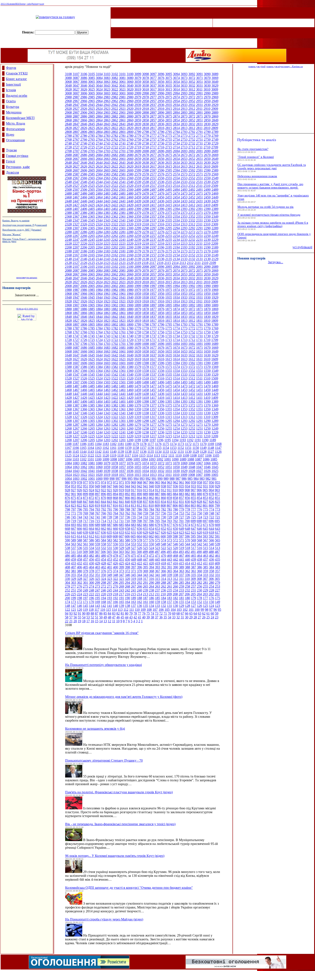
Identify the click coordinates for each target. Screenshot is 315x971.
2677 (153, 155)
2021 (122, 282)
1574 (176, 367)
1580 (130, 367)
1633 (184, 355)
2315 (168, 224)
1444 (99, 394)
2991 (199, 93)
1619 (137, 359)
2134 (176, 259)
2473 (184, 193)
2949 (215, 101)
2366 (83, 216)
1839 (137, 317)
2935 (168, 105)
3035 (168, 85)
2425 (91, 205)
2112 (190, 263)
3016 (161, 89)
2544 (99, 182)
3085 (91, 78)
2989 (215, 93)
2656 (161, 159)
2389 (215, 209)
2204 (99, 247)
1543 (107, 374)
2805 (91, 132)
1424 (99, 397)
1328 (68, 417)
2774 (176, 135)
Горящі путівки (17, 156)
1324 (99, 417)
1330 (207, 413)
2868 (68, 120)
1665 (91, 351)
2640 (130, 162)
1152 (180, 448)
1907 (76, 305)
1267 (76, 428)
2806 (83, 132)
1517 (153, 378)
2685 (91, 155)
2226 (83, 243)
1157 (143, 448)
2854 (176, 120)
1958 (145, 293)
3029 (215, 85)
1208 (68, 440)
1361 (122, 409)
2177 (153, 251)
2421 (122, 205)
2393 (184, 209)
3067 (76, 81)
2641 (122, 162)
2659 (137, 159)
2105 (91, 266)
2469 (215, 193)
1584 (99, 367)
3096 (161, 74)
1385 (91, 405)
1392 (191, 401)
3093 (184, 74)
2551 (199, 178)
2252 (191, 236)
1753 (184, 332)
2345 (91, 220)
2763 (107, 139)
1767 (76, 332)
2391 (199, 209)
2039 (137, 278)
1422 (114, 397)
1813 (184, 320)
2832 (191, 124)
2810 (207, 128)
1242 (114, 432)
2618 (145, 166)
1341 (122, 413)
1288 (68, 424)
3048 (68, 85)
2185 (91, 251)
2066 (83, 274)
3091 (199, 74)
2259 (137, 236)
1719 (137, 340)
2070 (207, 270)
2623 (107, 166)
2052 (191, 274)
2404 (99, 209)
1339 (137, 413)
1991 (199, 286)
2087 (76, 270)
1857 (153, 313)
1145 (75, 451)
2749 (215, 139)
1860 (130, 313)
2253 (184, 236)
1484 (99, 386)
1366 (83, 409)
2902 (114, 112)
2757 (153, 139)
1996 (161, 286)
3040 (130, 85)
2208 (68, 247)
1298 (145, 421)
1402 (114, 401)
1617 (153, 359)
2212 (191, 243)
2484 (99, 193)
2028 (68, 282)
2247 (76, 239)
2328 (68, 224)
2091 (199, 266)
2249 (215, 236)
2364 (99, 216)
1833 (184, 317)
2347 (76, 220)
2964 (99, 101)
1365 (91, 409)
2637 (153, 162)
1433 (184, 394)
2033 (184, 278)
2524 (99, 186)
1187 (75, 444)
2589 (215, 170)
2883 (107, 116)
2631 (199, 162)
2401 (122, 209)
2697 (153, 151)
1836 (161, 317)
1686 (83, 347)
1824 (99, 320)
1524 (99, 378)
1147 (218, 448)
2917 (153, 108)
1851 (199, 313)
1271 (199, 424)
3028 (68, 89)
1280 (130, 424)
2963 (107, 101)
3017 (153, 89)
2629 (215, 162)
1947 (76, 297)
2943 (107, 105)
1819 (137, 320)
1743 (107, 336)
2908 (68, 112)
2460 (130, 197)
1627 (76, 359)
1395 (168, 401)
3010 (207, 89)
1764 (99, 332)
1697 (153, 344)
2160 (130, 255)
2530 (207, 182)
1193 (182, 440)
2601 (122, 170)
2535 (168, 182)
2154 (176, 255)
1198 (145, 440)
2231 (199, 239)
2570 (207, 174)
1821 (122, 320)
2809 (214, 128)
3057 (153, 81)
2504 (99, 189)
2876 (161, 116)
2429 (215, 201)
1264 (99, 428)
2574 (176, 174)
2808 (68, 132)
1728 (68, 340)
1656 (161, 351)
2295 (168, 228)
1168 (218, 444)
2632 (191, 162)
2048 (68, 278)
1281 (122, 424)
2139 (137, 259)
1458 (145, 390)
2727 (76, 147)
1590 (207, 363)
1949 (215, 293)
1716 (161, 340)
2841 (122, 124)
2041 (122, 278)
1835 (168, 317)
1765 (91, 332)
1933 (184, 297)
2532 (191, 182)
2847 (76, 124)
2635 (168, 162)
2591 (199, 170)
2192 (191, 247)
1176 (158, 444)
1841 (122, 317)
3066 (83, 81)
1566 (83, 370)
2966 (83, 101)
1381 (122, 405)
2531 (199, 182)
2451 (199, 197)
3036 (161, 85)
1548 (68, 374)
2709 (214, 147)
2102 (114, 266)
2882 (114, 116)
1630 (207, 355)
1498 (145, 382)
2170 (207, 251)
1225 (91, 436)
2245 (91, 239)
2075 (168, 270)
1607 (76, 363)
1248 (68, 432)
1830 (207, 317)
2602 (114, 170)
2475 (168, 193)
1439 (137, 394)
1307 (76, 421)
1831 (199, 317)
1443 (107, 394)
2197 (153, 247)
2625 (91, 166)
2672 (191, 155)
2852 (191, 120)
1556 (161, 370)
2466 (83, 197)
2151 (199, 255)
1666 (83, 351)
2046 (83, 278)
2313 (184, 224)
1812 (191, 320)
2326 (83, 224)
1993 (184, 286)
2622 (114, 166)
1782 (114, 328)
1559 (137, 370)
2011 (199, 282)
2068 (68, 274)
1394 (176, 401)
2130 (207, 259)
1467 (76, 390)
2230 (207, 239)
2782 (114, 135)
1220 (130, 436)
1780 (130, 328)
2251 (199, 236)
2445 (91, 201)
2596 (161, 170)
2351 (199, 216)
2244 (99, 239)
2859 (137, 120)
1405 (91, 401)
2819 (137, 128)
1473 (184, 386)
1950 (207, 293)
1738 (145, 336)
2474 (176, 193)
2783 (107, 135)
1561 (122, 370)
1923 (107, 301)
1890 (207, 305)
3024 (99, 89)
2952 (191, 101)
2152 (191, 255)
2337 (153, 220)
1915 (168, 301)
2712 (191, 147)
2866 (83, 120)
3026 (83, 89)
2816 (161, 128)
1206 (83, 440)
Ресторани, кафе (18, 167)
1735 (168, 336)
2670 (207, 155)
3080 (130, 78)
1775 (168, 328)
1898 (145, 305)
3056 (161, 81)
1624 (99, 359)
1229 (215, 432)
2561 (122, 178)
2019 (137, 282)
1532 (191, 374)
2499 (137, 189)
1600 (130, 363)
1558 (145, 370)
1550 (207, 370)
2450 (207, 197)
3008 (68, 93)
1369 (215, 405)
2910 (207, 108)
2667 (76, 159)
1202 (114, 440)
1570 (207, 367)
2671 (199, 155)
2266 (83, 236)
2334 (176, 220)
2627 (76, 166)
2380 (130, 212)
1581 (122, 367)
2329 (215, 220)
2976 (161, 97)
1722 (114, 340)
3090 (207, 74)
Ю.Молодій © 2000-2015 (27, 309)
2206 (83, 247)
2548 (68, 182)
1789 (215, 324)
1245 (91, 432)
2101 (122, 266)
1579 (137, 367)
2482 (114, 193)
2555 (168, 178)
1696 (161, 344)
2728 (68, 147)
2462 (114, 197)
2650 (207, 159)
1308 (68, 421)
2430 (207, 201)
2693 (184, 151)
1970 (207, 290)
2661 (122, 159)
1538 (145, 374)
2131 (199, 259)
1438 (145, 394)
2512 (191, 186)
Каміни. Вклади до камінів (15, 220)
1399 (137, 401)
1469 (215, 386)
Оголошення (15, 140)
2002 (114, 286)
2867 (76, 120)
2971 (199, 97)
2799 (137, 132)
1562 (114, 370)
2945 (91, 105)
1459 (137, 390)
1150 (195, 448)
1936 (161, 297)
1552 (191, 370)
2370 (207, 212)
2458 (145, 197)
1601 (122, 363)
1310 (207, 417)
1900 (130, 305)
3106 (83, 74)
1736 (161, 336)
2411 (199, 205)
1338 (145, 413)
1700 (130, 344)
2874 (176, 116)
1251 (199, 428)
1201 (122, 440)
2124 (99, 263)
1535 (168, 374)
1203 (107, 440)
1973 (184, 290)
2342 (114, 220)
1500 (130, 382)
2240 (130, 239)
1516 (161, 378)
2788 (68, 135)
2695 (168, 151)
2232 (191, 239)
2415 (168, 205)
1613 (184, 359)
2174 (176, 251)
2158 (145, 255)
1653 (184, 351)
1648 (68, 355)
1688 (68, 347)
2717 (153, 147)
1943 (107, 297)
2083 (107, 270)
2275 (168, 232)
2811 (199, 128)
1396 (161, 401)
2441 (122, 201)
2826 (83, 128)
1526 (83, 378)
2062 (114, 274)
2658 (145, 159)
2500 (130, 189)
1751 (199, 332)
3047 (76, 85)
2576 (161, 174)
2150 (207, 255)
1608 (68, 363)
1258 (145, 428)
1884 (99, 309)
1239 (137, 432)
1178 (143, 444)
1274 (176, 424)
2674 (176, 155)
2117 (152, 263)
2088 (68, 270)
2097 (153, 266)
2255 (168, 236)
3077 (153, 78)
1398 (145, 401)
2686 (83, 155)
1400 (130, 401)
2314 (176, 224)
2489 (215, 189)
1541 (122, 374)
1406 (83, 401)
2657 (153, 159)
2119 (137, 263)
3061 (122, 81)
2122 (114, 263)
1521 (122, 378)
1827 (76, 320)
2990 (207, 93)
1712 (191, 340)
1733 (184, 336)
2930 (207, 105)
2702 (114, 151)
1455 (168, 390)
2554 (176, 178)
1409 (214, 397)
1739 (137, 336)
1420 (130, 397)
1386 (83, 405)
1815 (168, 320)
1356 (161, 409)
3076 (161, 78)
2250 (207, 236)
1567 (76, 370)
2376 (161, 212)
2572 (191, 174)
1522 (114, 378)
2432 (191, 201)
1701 (122, 344)
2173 (184, 251)
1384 (99, 405)
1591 (199, 363)
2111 (197, 263)
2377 (153, 212)
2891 (199, 112)
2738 (145, 143)
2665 (91, 159)
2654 (176, 159)
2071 (199, 270)
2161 (122, 255)
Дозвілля (12, 172)
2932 (191, 105)
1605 (91, 363)
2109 (212, 263)
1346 (83, 413)
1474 (176, 386)
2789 (215, 132)
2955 (168, 101)
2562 (114, 178)
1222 (114, 436)
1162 (105, 448)
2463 (107, 197)
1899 (137, 305)
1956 (161, 293)
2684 (99, 155)
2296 (161, 228)
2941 (122, 105)
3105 (91, 74)
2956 (161, 101)
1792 (191, 324)
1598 (145, 363)
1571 (199, 367)
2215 (168, 243)
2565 (91, 178)
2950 (207, 101)
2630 (207, 162)
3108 (68, 74)
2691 (199, 151)
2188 (68, 251)
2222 (114, 243)
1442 (114, 394)
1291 (199, 421)
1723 (107, 340)
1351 (199, 409)
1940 (130, 297)
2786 (83, 135)
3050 (207, 81)
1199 (137, 440)
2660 (130, 159)
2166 (83, 255)
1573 (184, 367)
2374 (176, 212)
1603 (107, 363)
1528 (68, 378)
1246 (83, 432)
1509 (214, 378)
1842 (114, 317)
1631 (199, 355)
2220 (130, 243)
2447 (76, 201)
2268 (68, 236)
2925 (91, 108)
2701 (122, 151)
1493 (184, 382)
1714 (176, 340)
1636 (161, 355)
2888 (68, 116)
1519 (137, 378)
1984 (99, 290)
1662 (114, 351)
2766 (83, 139)
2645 (91, 162)
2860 (130, 120)
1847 (76, 317)
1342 (114, 413)
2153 (184, 255)
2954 (176, 101)
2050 (207, 274)
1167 (68, 448)
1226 (83, 436)
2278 (145, 232)
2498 (145, 189)
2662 (114, 159)
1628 (68, 359)
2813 (184, 128)
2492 (191, 189)
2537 (153, 182)
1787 (76, 328)
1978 (145, 290)
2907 (76, 112)
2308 (68, 228)
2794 (176, 132)
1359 (137, 409)
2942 (114, 105)
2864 (99, 120)
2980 (130, 97)
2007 (76, 286)
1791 (199, 324)
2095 (168, 266)
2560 (130, 178)
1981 (122, 290)
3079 (137, 78)
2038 (145, 278)
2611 (199, 166)
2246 (83, 239)
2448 (68, 201)
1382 (114, 405)
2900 (130, 112)
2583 (107, 174)
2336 (161, 220)
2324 (99, 224)
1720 (130, 340)
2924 (99, 108)
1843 (107, 317)
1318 (145, 417)
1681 (122, 347)
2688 (68, 155)
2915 (168, 108)
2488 (68, 193)
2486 (83, 193)
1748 (68, 336)
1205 (91, 440)
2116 (160, 263)
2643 (107, 162)
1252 (191, 428)
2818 (145, 128)
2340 (130, 220)
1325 (91, 417)
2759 (137, 139)
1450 (207, 390)
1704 (99, 344)
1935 (168, 297)
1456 (161, 390)
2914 (176, 108)
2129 (215, 259)
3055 (168, 81)
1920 (130, 301)
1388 (68, 405)
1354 (176, 409)
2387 (76, 212)
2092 (191, 266)
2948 (68, 105)
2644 (99, 162)
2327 (76, 224)
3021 (122, 89)
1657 (153, 351)
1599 (137, 363)
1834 (176, 317)
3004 (99, 93)
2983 (107, 97)
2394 (176, 209)
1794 (176, 324)
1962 (114, 293)
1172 (188, 444)
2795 (168, 132)
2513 (184, 186)
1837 (153, 317)
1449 (215, 390)
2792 (191, 132)
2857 (153, 120)
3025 (91, 89)
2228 (68, 243)
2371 (199, 212)
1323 (107, 417)
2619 (137, 166)
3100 (130, 74)
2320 (130, 224)
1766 (83, 332)
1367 (76, 409)
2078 (145, 270)
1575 (168, 367)
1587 (76, 367)
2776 (161, 135)
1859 (137, 313)
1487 (76, 386)
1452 (191, 390)
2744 (99, 143)
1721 (122, 340)
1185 (90, 444)
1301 (122, 421)
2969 (215, 97)
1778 (145, 328)
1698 (145, 344)
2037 (153, 278)
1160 (120, 448)
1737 (153, 336)
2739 (137, 143)
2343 (107, 220)
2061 (122, 274)
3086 (83, 78)
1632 (191, 355)
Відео (10, 134)
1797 (153, 324)
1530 (207, 374)
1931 (199, 297)
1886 (83, 309)
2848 (68, 124)
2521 (122, 186)
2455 (168, 197)
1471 (199, 386)
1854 (176, 313)
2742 (114, 143)
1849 (215, 313)
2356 (161, 216)
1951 (199, 293)
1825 (91, 320)
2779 (137, 135)
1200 (130, 440)
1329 (215, 413)
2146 (83, 259)
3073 (184, 78)
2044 (99, 278)
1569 (215, 367)
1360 (130, 409)
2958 (145, 101)
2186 (83, 251)
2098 (145, 266)
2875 (168, 116)
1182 (113, 444)
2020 (130, 282)
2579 (137, 174)
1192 (190, 440)
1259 (137, 428)
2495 (168, 189)
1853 (184, 313)
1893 (184, 305)
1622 (114, 359)
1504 (99, 382)
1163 (98, 448)
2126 (83, 263)
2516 (161, 186)
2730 (207, 143)
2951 (199, 101)
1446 (83, 394)
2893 (184, 112)
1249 (215, 428)
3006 (83, 93)
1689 (215, 344)
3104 (99, 74)
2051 (199, 274)
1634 (176, 355)
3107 (76, 74)
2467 (76, 197)
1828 (68, 320)
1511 (199, 378)
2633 (184, 162)
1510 (207, 378)
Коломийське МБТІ (20, 118)
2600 (130, 170)
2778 (145, 135)
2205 (91, 247)
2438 (145, 201)
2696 (161, 151)
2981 (122, 97)
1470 (207, 386)
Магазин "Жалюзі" (11, 234)
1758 (145, 332)
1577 (153, 367)
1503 (107, 382)
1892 (191, 305)
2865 (91, 120)
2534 (176, 182)
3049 (215, 81)
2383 (107, 212)
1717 (153, 340)
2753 (184, 139)
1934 (176, 297)
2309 (214, 224)
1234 (176, 432)
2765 (91, 139)
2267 (76, 236)
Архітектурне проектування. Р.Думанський (24, 225)
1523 (107, 378)
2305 (91, 228)
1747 (76, 336)
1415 (168, 397)
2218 (145, 243)
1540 (130, 374)
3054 (176, 81)
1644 (99, 355)
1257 (153, 428)
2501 (122, 189)
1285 (91, 424)
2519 (137, 186)
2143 (107, 259)
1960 (130, 293)
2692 (191, 151)
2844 (99, 124)
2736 (161, 143)
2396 (161, 209)
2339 (137, 220)
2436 (161, 201)
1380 (130, 405)
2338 (145, 220)
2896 (161, 112)
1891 (199, 305)
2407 (76, 209)
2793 (184, 132)
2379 (137, 212)
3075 (168, 78)
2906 (83, 112)
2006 (83, 286)
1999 (137, 286)
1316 (161, 417)
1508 (68, 382)
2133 (184, 259)
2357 (153, 216)
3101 (122, 74)
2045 (91, 278)
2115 (167, 263)
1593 (184, 363)
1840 (130, 317)
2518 (145, 186)
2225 (91, 243)
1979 (137, 290)
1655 (168, 351)
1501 (122, 382)
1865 (91, 313)
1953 (184, 293)
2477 (153, 193)
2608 (68, 170)
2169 (215, 251)
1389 (215, 401)
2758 (145, 139)
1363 (107, 409)
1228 (68, 436)
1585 (91, 367)
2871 (199, 116)
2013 (184, 282)
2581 (122, 174)
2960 (130, 101)
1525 (91, 378)
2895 (168, 112)
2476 (161, 193)
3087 (76, 78)
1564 (99, 370)
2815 (168, 128)
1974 (176, 290)
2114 (175, 263)
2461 (122, 197)
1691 (199, 344)
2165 (91, 255)
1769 (215, 328)
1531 (199, 374)
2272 (191, 232)
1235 (168, 432)
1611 (199, 359)
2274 (176, 232)
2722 (114, 147)
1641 (122, 355)
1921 (122, 301)
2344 (99, 220)
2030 (207, 278)
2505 (91, 189)
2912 (191, 108)
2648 (68, 162)
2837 (153, 124)
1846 (83, 317)
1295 (168, 421)
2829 (215, 124)
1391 (199, 401)
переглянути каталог (26, 277)
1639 (137, 355)
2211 (199, 243)
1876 (161, 309)
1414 (176, 397)
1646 (83, 355)
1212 (191, 436)
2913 (184, 108)
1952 (191, 293)
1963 (107, 293)
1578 (145, 367)
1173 (180, 444)
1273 (184, 424)
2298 (145, 228)
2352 (191, 216)
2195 (168, 247)
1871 (199, 309)
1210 (207, 436)
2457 (153, 197)
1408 (68, 401)
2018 (145, 282)
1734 (176, 336)
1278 (145, 424)
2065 (91, 274)
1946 (83, 297)
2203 (107, 247)
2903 (107, 112)
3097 (153, 74)
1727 (76, 340)
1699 (137, 344)
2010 (207, 282)
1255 (168, 428)
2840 (130, 124)
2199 (137, 247)
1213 (184, 436)
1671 (199, 347)
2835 (168, 124)
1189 (212, 440)
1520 (130, 378)
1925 (91, 301)
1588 (68, 367)
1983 (107, 290)
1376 (161, 405)
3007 (76, 93)
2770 (207, 135)
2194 (176, 247)
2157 (153, 255)
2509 (214, 186)
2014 (176, 282)
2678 (145, 155)
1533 (184, 374)
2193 (184, 247)
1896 (161, 305)
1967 (76, 293)
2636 (161, 162)
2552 (191, 178)
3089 (215, 74)
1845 (91, 317)
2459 (137, 197)
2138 (145, 259)
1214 (176, 436)
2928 (68, 108)
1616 (161, 359)
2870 (207, 116)
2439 (137, 201)
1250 (207, 428)
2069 (215, 270)
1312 (191, 417)
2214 (176, 243)
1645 (91, 355)
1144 (83, 451)
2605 (91, 170)
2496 (161, 189)
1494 (176, 382)
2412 (191, 205)
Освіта (11, 101)
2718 (145, 147)
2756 (161, 139)
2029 (215, 278)
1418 (145, 397)
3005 (91, 93)
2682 (114, 155)
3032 (191, 85)
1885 (91, 309)
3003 (107, 93)
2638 (145, 162)
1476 (161, 386)
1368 (68, 409)
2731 (199, 143)
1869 (215, 309)
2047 (76, 278)
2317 (153, 224)
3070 (207, 78)
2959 (137, 101)
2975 (168, 97)
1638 (145, 355)
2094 (176, 266)
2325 (91, 224)
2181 (122, 251)
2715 (168, 147)
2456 (161, 197)
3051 (199, 81)
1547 (76, 374)
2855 (168, 120)
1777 (153, 328)
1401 (122, 401)
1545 (91, 374)
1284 (99, 424)
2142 (114, 259)
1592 (191, 363)
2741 (122, 143)
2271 (199, 232)
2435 (168, 201)
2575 (168, 174)
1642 (114, 355)
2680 (130, 155)
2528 (68, 186)
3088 (68, 78)
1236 (161, 432)
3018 (145, 89)
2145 (91, 259)
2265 (91, 236)
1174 (173, 444)
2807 (76, 132)
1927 (76, 301)
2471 (199, 193)
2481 (122, 193)
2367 (76, 216)
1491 (199, 382)
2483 (107, 193)
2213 (184, 243)
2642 (114, 162)
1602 (114, 363)
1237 (153, 432)
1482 (114, 386)
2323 (107, 224)
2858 (145, 120)
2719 (137, 147)
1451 (199, 390)
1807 (76, 324)
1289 (215, 421)
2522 (114, 186)
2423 (107, 205)
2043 (107, 278)
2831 (199, 124)
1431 (199, 394)
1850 (207, 313)
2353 (184, 216)
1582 (114, 367)
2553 (184, 178)
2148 (68, 259)
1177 (150, 444)
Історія (11, 90)
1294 (176, 421)
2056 (161, 274)
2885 (91, 116)
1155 (158, 448)
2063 (107, 274)
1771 (199, 328)
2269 (215, 232)
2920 (130, 108)
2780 (130, 135)
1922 (114, 301)
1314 (176, 417)
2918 (145, 108)
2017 (153, 282)
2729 (215, 143)
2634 (176, 162)
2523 (107, 186)
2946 (83, 105)
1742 (114, 336)
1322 (114, 417)
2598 (145, 170)
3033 (184, 85)
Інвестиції (13, 84)
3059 (137, 81)
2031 (199, 278)
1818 (145, 320)
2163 (107, 255)
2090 (207, 266)
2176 (161, 251)
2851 (199, 120)
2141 (122, 259)
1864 (99, 313)
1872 (191, 309)
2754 (176, 139)
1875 (168, 309)
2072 (191, 270)
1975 (168, 290)
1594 (176, 363)
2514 (176, 186)
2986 (83, 97)
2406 (83, 209)
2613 (184, 166)
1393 (184, 401)
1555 (168, 370)
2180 (130, 251)
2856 (161, 120)
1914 (176, 301)
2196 (161, 247)
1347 (76, 413)
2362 (114, 216)
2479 (137, 193)
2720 (130, 147)
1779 (137, 328)
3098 (145, 74)
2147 (76, 259)
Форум (11, 68)
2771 (199, 135)
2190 (207, 247)
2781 (122, 135)
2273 (184, 232)
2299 (137, 228)
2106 (83, 266)
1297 (153, 421)
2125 (91, 263)
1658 (145, 351)
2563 (107, 178)
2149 (215, 255)
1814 (176, 320)
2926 (83, 108)
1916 (161, 301)
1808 (68, 324)
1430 (207, 394)
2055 (168, 274)
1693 (184, 344)
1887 (76, 309)
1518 (145, 378)
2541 (122, 182)
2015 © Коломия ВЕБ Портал (13, 4)
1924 (99, 301)
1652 (191, 351)
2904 (99, 112)
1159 (128, 448)
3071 (199, 78)
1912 (191, 301)
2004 (99, 286)
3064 (99, 81)
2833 (184, 124)
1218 (145, 436)
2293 (184, 228)
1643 (107, 355)
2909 (214, 108)
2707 (76, 151)
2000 (130, 286)
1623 (107, 359)
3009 (214, 89)
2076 (161, 270)
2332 (191, 220)
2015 (168, 282)
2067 (76, 274)
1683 (107, 347)
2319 (137, 224)
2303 (107, 228)
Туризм (11, 150)
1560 (130, 370)
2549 (215, 178)
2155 (168, 255)
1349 (215, 409)
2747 (76, 143)
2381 (122, 212)
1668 (68, 351)
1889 (215, 305)
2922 (114, 108)
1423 (107, 397)
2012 (191, 282)
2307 (76, 228)
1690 (207, 344)
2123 (107, 263)
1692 (191, 344)
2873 (184, 116)
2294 (176, 228)
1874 (176, 309)
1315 (168, 417)
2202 (114, 247)
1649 (215, 351)
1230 (207, 432)
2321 (122, 224)
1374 (176, 405)
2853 (184, 120)
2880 (130, 116)
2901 (122, 112)
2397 (153, 209)
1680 (130, 347)
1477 (153, 386)
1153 (173, 448)
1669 (215, 347)
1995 (168, 286)
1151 (188, 448)
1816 (161, 320)
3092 (191, 74)
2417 (153, 205)
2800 (130, 132)
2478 (145, 193)
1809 (214, 320)
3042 (114, 85)
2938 (145, 105)
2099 (137, 266)
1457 (153, 390)
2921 (122, 108)
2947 (76, 105)
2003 (107, 286)
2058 (145, 274)
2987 (76, 97)
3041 (122, 85)
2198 (145, 247)
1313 (184, 417)
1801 (122, 324)
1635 (168, 355)
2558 (145, 178)
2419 (137, 205)
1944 (99, 297)
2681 (122, 155)
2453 (184, 197)
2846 (83, 124)
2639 (137, 162)
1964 (99, 293)
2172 (191, 251)
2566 (83, 178)
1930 (207, 297)
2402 (114, 209)
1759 (137, 332)
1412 (191, 397)
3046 (83, 85)
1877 (153, 309)
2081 (122, 270)
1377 (153, 405)
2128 (68, 263)
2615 (168, 166)
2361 (122, 216)
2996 (161, 93)
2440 (130, 201)
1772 (191, 328)
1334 (176, 413)
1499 (137, 382)
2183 (107, 251)
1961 (122, 293)
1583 (107, 367)
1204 (99, 440)
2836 (161, 124)
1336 (161, 413)
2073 (184, 270)
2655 (168, 159)
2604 (99, 170)
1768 (68, 332)
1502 (114, 382)
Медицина (13, 112)
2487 (76, 193)
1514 (176, 378)
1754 (176, 332)
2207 (76, 247)
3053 (184, 81)
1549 (215, 370)
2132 (191, 259)
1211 (199, 436)
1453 (184, 390)
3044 (99, 85)
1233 (184, 432)
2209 (214, 243)
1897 (153, 305)
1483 (107, 386)
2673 (184, 155)
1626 (83, 359)
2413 (184, 205)
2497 (153, 189)
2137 (153, 259)
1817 (153, 320)
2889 (215, 112)
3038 (145, 85)
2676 (161, 155)
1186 (83, 444)
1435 (168, 394)
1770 (207, 328)
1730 (207, 336)
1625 (91, 359)
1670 (207, 347)
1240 (130, 432)
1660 (130, 351)
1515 (168, 378)
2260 (130, 236)
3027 (76, 89)
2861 (122, 120)
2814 (176, 128)
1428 (68, 397)
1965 (91, 293)
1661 (122, 351)
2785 (91, 135)
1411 (199, 397)
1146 (68, 451)
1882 (114, 309)
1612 (191, 359)
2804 (99, 132)
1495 (168, 382)
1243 (107, 432)
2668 (68, 159)
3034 (176, 85)
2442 (114, 201)
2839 (137, 124)
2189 (215, 247)
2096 (161, 266)
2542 (114, 182)
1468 (68, 390)
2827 (76, 128)
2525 (91, 186)
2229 (215, 239)
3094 (176, 74)
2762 (114, 139)
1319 (137, 417)
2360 (130, 216)
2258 (145, 236)
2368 (68, 216)
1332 (191, 413)
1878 (145, 309)
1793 (184, 324)
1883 (107, 309)
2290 (207, 228)
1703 (107, 344)
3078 (145, 78)
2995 (168, 93)
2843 (107, 124)
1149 (203, 448)
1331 (199, 413)
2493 (184, 189)
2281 (122, 232)
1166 (75, 448)
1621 (122, 359)
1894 (176, 305)
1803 (107, 324)
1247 (76, 432)
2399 (137, 209)
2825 (91, 128)
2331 (199, 220)
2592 (191, 170)
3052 (191, 81)
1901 (122, 305)
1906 (83, 305)
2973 (184, 97)
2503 (107, 189)
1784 (99, 328)
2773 (184, 135)
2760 (130, 139)
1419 (137, 397)
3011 (199, 89)
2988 (68, 97)
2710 (207, 147)
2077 (153, 270)
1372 (191, 405)
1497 (153, 382)
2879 (137, 116)
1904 (99, 305)
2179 (137, 251)
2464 (99, 197)
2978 (145, 97)
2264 (99, 236)
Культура (12, 107)
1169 (210, 444)
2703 (107, 151)
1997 (153, 286)
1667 (76, 351)
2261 (122, 236)
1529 (215, 374)
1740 (130, 336)
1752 (191, 332)
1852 (191, 313)
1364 (99, 409)
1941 (122, 297)
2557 (153, 178)
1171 (195, 444)
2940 (130, 105)
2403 (107, 209)
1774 (176, 328)
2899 (137, 112)
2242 (114, 239)
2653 (184, 159)
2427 (76, 205)
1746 (83, 336)
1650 (207, 351)
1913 (184, 301)
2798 (145, 132)
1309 (214, 417)
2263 (107, 236)
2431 (199, 201)
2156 (161, 255)
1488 (68, 386)
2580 (130, 174)
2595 (168, 170)
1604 (99, 363)
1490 (207, 382)
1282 (114, 424)
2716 (161, 147)
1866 (83, 313)
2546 (83, 182)
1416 (161, 397)
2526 (83, 186)
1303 (107, 421)
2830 (207, 124)
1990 (207, 286)
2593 (184, 170)
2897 (153, 112)
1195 (167, 440)
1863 (107, 313)
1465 (91, 390)
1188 (68, 444)
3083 (107, 78)
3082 (114, 78)
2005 (91, 286)
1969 (215, 290)
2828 (68, 128)
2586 (83, 174)
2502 (114, 189)
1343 (107, 413)
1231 (199, 432)
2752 (191, 139)
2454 (176, 197)
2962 (114, 101)
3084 (99, 78)
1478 (145, 386)
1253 (184, 428)
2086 (83, 270)
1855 (168, 313)
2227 (76, 243)
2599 (137, 170)
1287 (76, 424)
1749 (215, 332)
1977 (153, 290)
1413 (184, 397)
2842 (114, 124)
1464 (99, 390)
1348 (68, 413)
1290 (207, 421)
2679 (137, 155)
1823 (107, 320)
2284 (99, 232)
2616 (161, 166)
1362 (114, 409)
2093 (184, 266)
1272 (191, 424)
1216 (161, 436)
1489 (215, 382)
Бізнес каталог (16, 79)
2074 (176, 270)
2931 (199, 105)
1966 (83, 293)
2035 (168, 278)
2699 (137, 151)
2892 (191, 112)
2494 (176, 189)
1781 (122, 328)
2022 (114, 282)
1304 (99, 421)
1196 (160, 440)
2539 (137, 182)
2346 (83, 220)
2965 (91, 101)
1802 (114, 324)
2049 (215, 274)
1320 (130, 417)
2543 (107, 182)
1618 (145, 359)
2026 (83, 282)
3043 (107, 85)
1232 (191, 432)
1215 (168, 436)
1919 (137, 301)
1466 (83, 390)
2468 (68, 197)
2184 (99, 251)
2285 (91, 232)
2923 (107, 108)
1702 (114, 344)
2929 (215, 105)
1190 (205, 440)
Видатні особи (16, 95)
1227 (76, 436)
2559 (137, 178)
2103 (107, 266)
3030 (207, 85)
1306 (83, 421)
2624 (99, 166)
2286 (83, 232)
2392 (191, 209)
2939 (137, 105)
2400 (130, 209)
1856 (161, 313)
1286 (83, 424)
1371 (199, 405)
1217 (153, 436)
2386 (83, 212)
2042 (114, 278)
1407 (76, 401)
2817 (153, 128)
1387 (76, 405)
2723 (107, 147)
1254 (176, 428)
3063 (107, 81)
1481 (122, 386)
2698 (145, 151)
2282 (114, 232)
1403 (107, 401)
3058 (145, 81)
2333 (184, 220)
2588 (68, 174)
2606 (83, 170)
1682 (114, 347)
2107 (76, 266)
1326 (83, 417)
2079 (137, 270)
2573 (184, 174)
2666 (83, 159)
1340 (130, 413)
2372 (191, 212)
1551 (199, 370)
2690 (207, 151)
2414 (176, 205)
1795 (168, 324)
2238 (145, 239)
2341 (122, 220)
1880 (130, 309)
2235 (168, 239)
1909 (214, 301)
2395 (168, 209)
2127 (76, 263)
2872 (191, 116)
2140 (130, 259)
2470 (207, 193)
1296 (161, 421)
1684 (99, 347)
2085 (91, 270)
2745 (91, 143)
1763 (107, 332)
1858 (145, 313)
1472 (191, 386)
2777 (153, 135)
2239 (137, 239)
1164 (90, 448)
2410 (207, 205)
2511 (199, 186)
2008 (68, 286)
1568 (68, 370)
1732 (191, 336)
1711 (199, 340)
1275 (168, 424)
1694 (176, 344)
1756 (161, 332)
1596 (161, 363)
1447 (76, 394)
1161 (113, 448)
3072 (191, 78)
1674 (176, 347)
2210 (207, 243)
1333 (184, 413)
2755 (168, 139)
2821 (122, 128)
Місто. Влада (15, 123)
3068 (68, 81)
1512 (191, 378)
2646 (83, 162)
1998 (145, 286)
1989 (215, 286)
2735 (168, 143)
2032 (191, 278)
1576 (161, 367)
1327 (76, 417)
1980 (130, 290)
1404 (99, 401)
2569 (215, 174)
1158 (135, 448)
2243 (107, 239)
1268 (68, 428)
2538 (145, 182)
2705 (91, 151)
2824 (99, 128)
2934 (176, 105)
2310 (207, 224)
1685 (91, 347)
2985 (91, 97)
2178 (145, 251)
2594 (176, 170)
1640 (130, 355)
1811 (199, 320)
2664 (99, 159)
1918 (145, 301)
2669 (215, 155)
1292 (191, 421)
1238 (145, 432)
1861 (122, 313)
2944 (99, 105)
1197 (152, 440)
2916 (161, 108)
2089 (215, 266)
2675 (168, 155)
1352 (191, 409)
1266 (83, 428)
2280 (130, 232)
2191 (199, 247)
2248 (68, 239)
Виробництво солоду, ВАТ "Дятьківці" (22, 230)
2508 (68, 189)
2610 (207, 166)
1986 (83, 290)
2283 (107, 232)
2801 (122, 132)
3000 (130, 93)
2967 (76, 101)
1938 (145, 297)
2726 (83, 147)
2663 (107, 159)
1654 (176, 351)
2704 (99, 151)
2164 (99, 255)
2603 (107, 170)
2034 (176, 278)
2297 (153, 228)
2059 (137, 274)
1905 (91, 305)
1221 (122, 436)
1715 (168, 340)
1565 (91, 370)
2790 (207, 132)
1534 (176, 374)
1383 (107, 405)
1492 (191, 382)
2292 (191, 228)
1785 (91, 328)
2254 (176, 236)
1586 (83, 367)
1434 (176, 394)
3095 (168, 74)
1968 (68, 293)
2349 (215, 216)
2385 (91, 212)
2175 (168, 251)
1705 (91, 344)
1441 (122, 394)
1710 (207, 340)
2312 (191, 224)
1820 (130, 320)
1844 (99, 317)
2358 (145, 216)
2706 (83, 151)
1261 (122, 428)
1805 (91, 324)
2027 (76, 282)
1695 (168, 344)
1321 (122, 417)
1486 (83, 386)
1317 (153, 417)
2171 (199, 251)
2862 (114, 120)
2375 (168, 212)
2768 (68, 139)
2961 (122, 101)
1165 (83, 448)
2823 (107, 128)
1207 (76, 440)
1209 (214, 436)
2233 (184, 239)
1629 (215, 355)
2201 (122, 247)
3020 (130, 89)
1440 (130, 394)
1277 (153, 424)
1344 (99, 413)
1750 (207, 332)
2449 (215, 197)
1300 (130, 421)
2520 (130, 186)
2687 (76, 155)
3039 (137, 85)
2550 (207, 178)
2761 (122, 139)
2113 (182, 263)
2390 (207, 209)
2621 (122, 166)
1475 (168, 386)
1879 (137, 309)
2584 (99, 174)
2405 (91, 209)
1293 (184, 421)
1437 (153, 394)
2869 (215, 116)
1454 (176, 390)
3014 (176, 89)
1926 (83, 301)
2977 (153, 97)
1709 (214, 340)
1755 (168, 332)
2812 (191, 128)
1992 (191, 286)
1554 (176, 370)
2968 (68, 101)
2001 (122, 286)
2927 (76, 108)
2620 (130, 166)
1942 (114, 297)
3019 (137, 89)
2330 (207, 220)
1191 (197, 440)
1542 (114, 374)
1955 (168, 293)
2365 (91, 216)
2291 (199, 228)
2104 (99, 266)
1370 (207, 405)
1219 (137, 436)
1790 (207, 324)
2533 (184, 182)
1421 (122, 397)
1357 (153, 409)
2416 (161, 205)
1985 (91, 290)
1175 (165, 444)
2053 (184, 274)
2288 (68, 232)
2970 (207, 97)
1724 (99, 340)
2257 (153, 236)
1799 (137, 324)
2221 (122, 243)
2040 (130, 278)
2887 (76, 116)
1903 (107, 305)
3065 (91, 81)
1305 (91, 421)
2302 (114, 228)
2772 (191, 135)
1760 (130, 332)
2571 (199, 174)
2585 (91, 174)
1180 (128, 444)
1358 (145, 409)
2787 (76, 135)
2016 (161, 282)
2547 (76, 182)
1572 (191, 367)
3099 (137, 74)
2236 (161, 239)
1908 (68, 305)
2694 (176, 151)
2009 (214, 282)
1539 (137, 374)
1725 (91, 340)
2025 (91, 282)
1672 (191, 347)
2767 (76, 139)
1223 (107, 436)
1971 (199, 290)
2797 (153, 132)
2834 (176, 124)
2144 (99, 259)
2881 (122, 116)
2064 (99, 274)
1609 (214, 359)
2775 (168, 135)
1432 (191, 394)
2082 (114, 270)
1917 (153, 301)
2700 (130, 151)
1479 (137, 386)
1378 (145, 405)
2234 (176, 239)
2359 (137, 216)
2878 (145, 116)
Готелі (10, 161)
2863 (107, 120)
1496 (161, 382)
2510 (207, 186)
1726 (83, 340)
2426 (83, 205)
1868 (68, 313)
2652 (191, 159)
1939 (137, 297)
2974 (176, 97)
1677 (153, 347)
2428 (68, 205)
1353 (184, 409)
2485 (91, 193)
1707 (76, 344)
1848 (68, 317)
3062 (114, 81)
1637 (153, 355)
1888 (68, 309)
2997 (153, 93)
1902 (114, 305)
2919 (137, 108)
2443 (107, 201)
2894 (176, 112)
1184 (98, 444)
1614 (176, 359)
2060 (130, 274)
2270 (207, 232)
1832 (191, 317)
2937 (153, 105)
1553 (184, 370)
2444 (99, 201)
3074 (176, 78)
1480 (130, 386)
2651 (199, 159)
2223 (107, 243)
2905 (91, 112)
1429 (215, 394)
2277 (153, 232)
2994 (176, 93)
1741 (122, 336)
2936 (161, 105)
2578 (145, 174)
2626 (83, 166)
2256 (161, 236)
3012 (191, 89)
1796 (161, 324)
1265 (91, 428)
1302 (114, 421)
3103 (107, 74)
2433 (184, 201)
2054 (176, 274)
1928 (68, 301)
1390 (207, 401)
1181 (120, 444)
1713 (184, 340)
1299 (137, 421)
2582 (114, 174)
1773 (184, 328)
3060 (130, 81)
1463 (107, 390)
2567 (76, 178)
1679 (137, 347)
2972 (191, 97)
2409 (214, 205)
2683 (107, 155)
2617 (153, 166)
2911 (199, 108)
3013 (184, 89)
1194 (175, 440)
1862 (114, 313)
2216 (161, 243)
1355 (168, 409)
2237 (153, 239)
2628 (68, 166)
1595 (168, 363)
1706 (83, 344)
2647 (76, 162)
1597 (153, 363)
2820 (130, 128)
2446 (83, 201)
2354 (176, 216)
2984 (99, 97)
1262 (114, 428)
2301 (122, 228)
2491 (199, 189)
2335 (168, 220)
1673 (184, 347)
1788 (68, 328)
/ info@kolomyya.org (35, 4)
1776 (161, 328)
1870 (207, 309)
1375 (168, 405)
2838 (145, 124)
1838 (145, 317)
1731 (199, 336)
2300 (130, 228)
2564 (99, 178)
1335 (168, 413)
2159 (137, 255)
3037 (153, 85)
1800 (130, 324)
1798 (145, 324)
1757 (153, 332)
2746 (83, 143)
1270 (207, 424)
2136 (161, 259)
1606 (83, 363)
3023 (107, 89)
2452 (191, 197)
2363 (107, 216)
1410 (207, 397)
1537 (153, 374)
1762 (114, 332)
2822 (114, 128)
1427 (76, 397)
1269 (215, 424)
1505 (91, 382)
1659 (137, 351)
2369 (215, 212)
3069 (215, 78)
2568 (68, 178)
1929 (215, 297)
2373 (184, 212)
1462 (114, 390)
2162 (114, 255)
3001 (122, 93)
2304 (99, 228)
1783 (107, 328)
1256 (161, 428)
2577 (153, 174)
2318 (145, 224)
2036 (161, 278)
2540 (130, 182)
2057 (153, 274)
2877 (153, 116)
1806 (83, 324)
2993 (184, 93)
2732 (191, 143)
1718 (145, 340)
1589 (215, 363)
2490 (207, 189)
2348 (68, 220)
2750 (207, 139)
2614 (176, 166)
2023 (107, 282)
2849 (215, 120)
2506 (83, 189)
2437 (153, 201)
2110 (205, 263)
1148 (210, 448)
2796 (161, 132)
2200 (130, 247)
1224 (99, 436)
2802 (114, 132)
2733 (184, 143)
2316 (161, 224)
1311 (199, 417)
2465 (91, 197)
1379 (137, 405)
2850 (207, 120)
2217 (153, 243)
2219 (137, 243)
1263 (107, 428)
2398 (145, 209)
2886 (83, 116)
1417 (153, 397)
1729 (215, 336)
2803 (107, 132)
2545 (91, 182)
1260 (130, 428)
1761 (122, 332)
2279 (137, 232)
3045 (91, 85)
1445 (91, 394)
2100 (130, 266)
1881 (122, 309)
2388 (68, 212)
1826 (83, 320)
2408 (68, 209)
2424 (99, 205)
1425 (91, 397)
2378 (145, 212)
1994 (176, 286)
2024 (99, 282)
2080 (130, 270)
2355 (168, 216)
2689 (215, 151)
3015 (168, 89)
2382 (114, 212)
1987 (76, 290)
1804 (99, 324)
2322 (114, 224)
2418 (145, 205)
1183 (105, 444)
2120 (130, 263)
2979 (137, 97)
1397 (153, 401)
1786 (83, 328)
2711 (199, 147)
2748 (68, 143)
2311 (199, 224)
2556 (161, 178)
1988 (68, 290)
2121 (122, 263)
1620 (130, 359)
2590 (207, 170)
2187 (76, 251)
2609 (214, 166)
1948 (68, 297)
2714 (176, 147)
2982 (114, 97)
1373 (184, 405)
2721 (122, 147)
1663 (107, 351)
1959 (137, 293)
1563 (107, 370)
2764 (99, 139)
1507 (76, 382)
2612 (191, 166)
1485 (91, 386)
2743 (107, 143)
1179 (135, 444)
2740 (130, 143)
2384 (99, 212)
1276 (161, 424)
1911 (199, 301)
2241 (122, 239)
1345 (91, 413)
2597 (153, 170)
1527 (76, 378)
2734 (176, 143)
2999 (137, 93)
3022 (114, 89)
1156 (150, 448)
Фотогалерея (15, 129)
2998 (145, 93)
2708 (68, 151)
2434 (176, 201)
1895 (168, 305)
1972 (191, 290)
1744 (99, 336)
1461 (122, 390)
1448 (68, 394)
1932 (191, 297)
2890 (207, 112)
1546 (83, 374)
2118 (145, 263)
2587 (76, 174)
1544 (99, 374)
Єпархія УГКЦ (17, 73)
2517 (153, 186)
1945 (91, 297)
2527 (76, 186)
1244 (99, 432)
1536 (161, 374)
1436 (161, 394)
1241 (122, 432)
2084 (99, 270)
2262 (114, 236)
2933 (184, 105)
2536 (161, 182)
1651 (199, 351)
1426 (83, 397)
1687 (76, 347)
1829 (215, 317)
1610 (207, 359)
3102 (114, 74)
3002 (114, 93)
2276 (161, 232)
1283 (107, 424)
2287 (76, 232)
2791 (199, 132)
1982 (114, 290)
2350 (207, 216)
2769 (215, 135)
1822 (114, 320)
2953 (184, 101)
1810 (207, 320)
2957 (153, 101)
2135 (168, 259)
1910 (207, 301)
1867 (76, 313)
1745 (91, 336)
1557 (153, 370)
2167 (76, 255)
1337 (153, 413)
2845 (91, 124)
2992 (191, 93)
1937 (153, 297)
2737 (153, 143)
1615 (168, 359)
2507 (76, 189)
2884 (99, 116)
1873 (184, 309)
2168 (68, 255)
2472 (191, 193)
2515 (168, 186)
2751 (199, 139)
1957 (153, 293)
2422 (114, 205)
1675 (168, 347)
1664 (99, 351)
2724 (99, 147)
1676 (161, 347)
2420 (130, 205)
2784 (99, 135)
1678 (145, 347)
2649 (215, 159)
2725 (91, 147)
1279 (137, 424)
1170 (203, 444)
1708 (68, 344)
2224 (99, 243)
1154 (165, 448)
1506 (83, 382)
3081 (122, 78)
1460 (130, 390)
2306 (83, 228)
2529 (215, 182)
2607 (76, 170)
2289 (215, 228)
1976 (161, 290)
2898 (145, 112)
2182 (114, 251)
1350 (207, 409)
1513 (184, 378)
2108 (68, 266)
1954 (176, 293)
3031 (199, 85)
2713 (184, 147)
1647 (76, 355)
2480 (130, 193)
